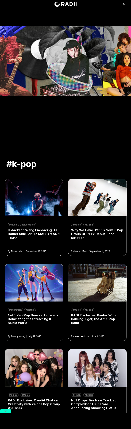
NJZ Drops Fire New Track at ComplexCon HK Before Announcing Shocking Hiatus (93, 404)
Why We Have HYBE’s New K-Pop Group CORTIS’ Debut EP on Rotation (97, 234)
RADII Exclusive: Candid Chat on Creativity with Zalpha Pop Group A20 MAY (34, 404)
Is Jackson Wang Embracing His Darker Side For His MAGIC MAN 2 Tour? (34, 234)
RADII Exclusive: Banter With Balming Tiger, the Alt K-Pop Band (93, 319)
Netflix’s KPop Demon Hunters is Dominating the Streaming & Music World (33, 319)
